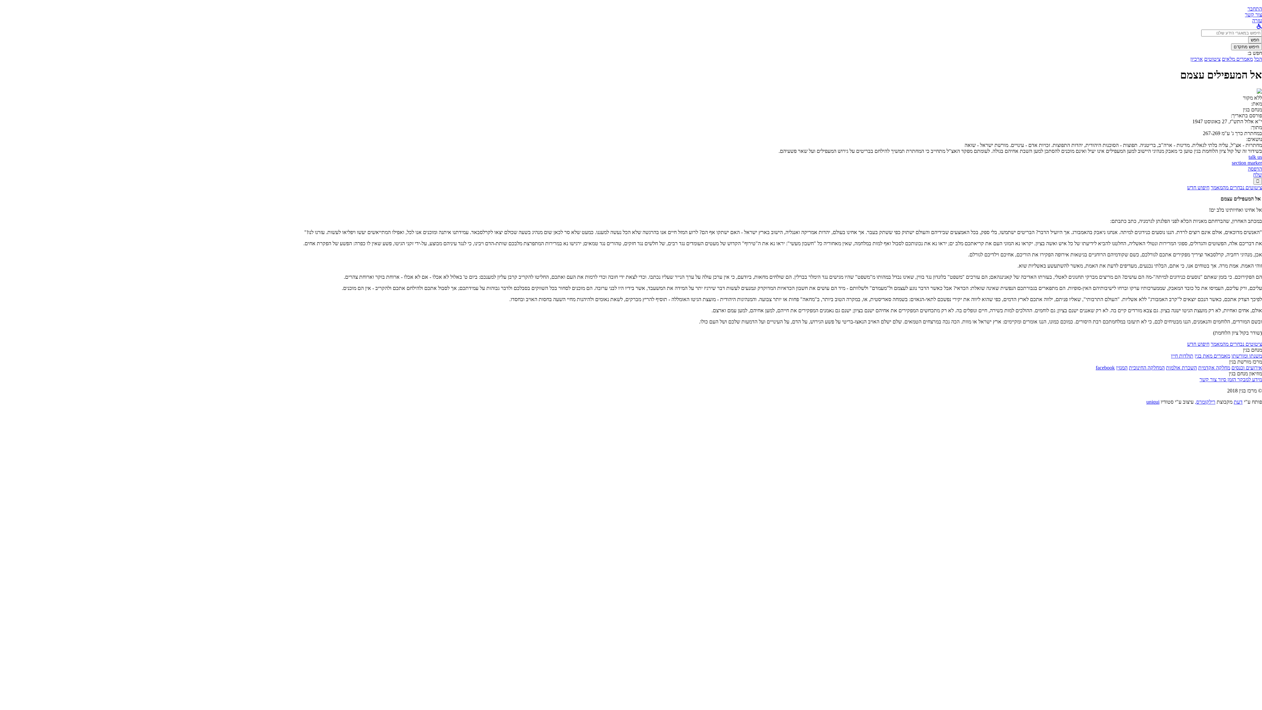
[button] (1255, 9)
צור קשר (1208, 379)
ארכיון (1196, 59)
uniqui (1152, 402)
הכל (1258, 59)
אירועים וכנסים (1246, 367)
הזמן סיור (1226, 379)
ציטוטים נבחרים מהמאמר (1236, 187)
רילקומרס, (1205, 402)
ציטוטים (1212, 59)
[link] (1253, 14)
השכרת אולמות (1181, 367)
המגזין (1122, 367)
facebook (1105, 367)
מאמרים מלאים (1237, 59)
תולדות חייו (1182, 356)
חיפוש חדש (1198, 187)
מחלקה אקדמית (1214, 367)
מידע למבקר (1249, 379)
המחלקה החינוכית (1147, 367)
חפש (1255, 39)
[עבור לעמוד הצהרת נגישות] (1259, 26)
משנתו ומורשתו (1246, 356)
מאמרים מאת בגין (1212, 356)
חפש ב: (1255, 53)
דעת (1238, 402)
